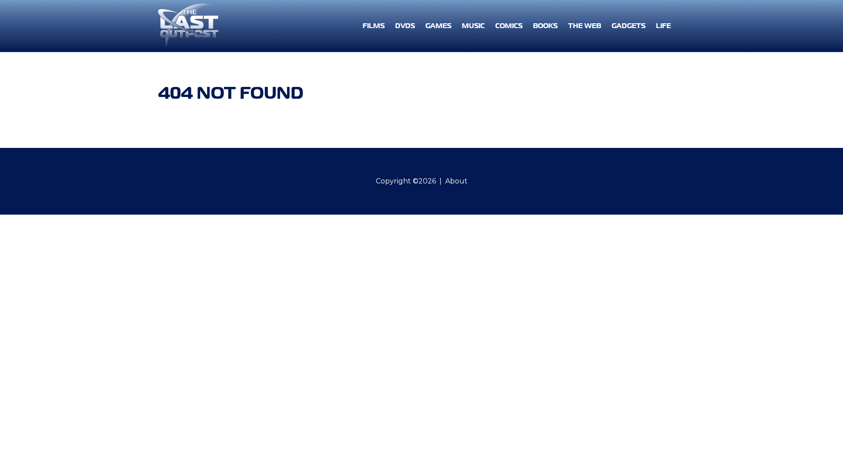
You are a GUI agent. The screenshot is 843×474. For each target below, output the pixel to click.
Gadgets (628, 26)
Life (663, 26)
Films (374, 26)
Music (473, 26)
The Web (584, 26)
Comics (508, 26)
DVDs (405, 26)
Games (438, 26)
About (456, 181)
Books (545, 26)
